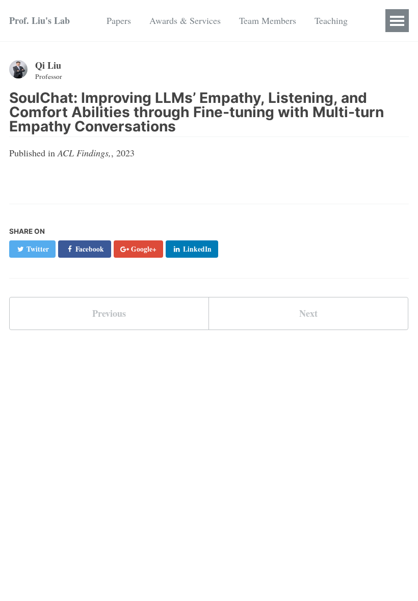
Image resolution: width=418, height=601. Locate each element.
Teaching (331, 20)
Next (308, 313)
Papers (119, 20)
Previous (109, 313)
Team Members (267, 20)
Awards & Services (185, 20)
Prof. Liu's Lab (39, 20)
